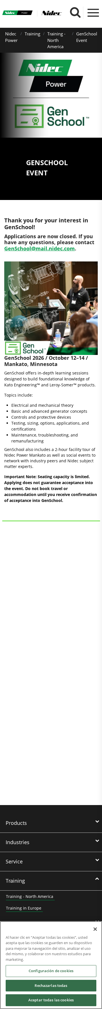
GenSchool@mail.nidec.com (39, 248)
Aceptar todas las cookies (51, 999)
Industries (17, 842)
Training (32, 34)
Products (16, 822)
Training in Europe (23, 908)
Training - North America (56, 40)
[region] (51, 965)
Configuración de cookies (51, 970)
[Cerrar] (95, 929)
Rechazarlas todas (51, 985)
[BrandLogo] (17, 13)
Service (14, 861)
